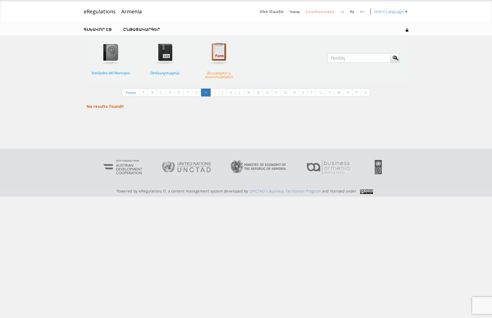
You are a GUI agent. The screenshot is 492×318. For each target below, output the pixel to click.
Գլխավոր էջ (98, 29)
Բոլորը (131, 93)
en (362, 11)
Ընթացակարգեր (141, 29)
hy (352, 11)
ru (343, 11)
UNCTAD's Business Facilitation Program (285, 191)
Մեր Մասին (272, 11)
